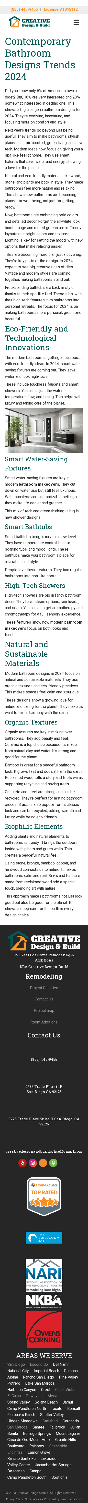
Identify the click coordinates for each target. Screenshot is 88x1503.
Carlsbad (50, 1421)
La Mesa (49, 1395)
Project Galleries (44, 988)
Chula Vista (64, 1389)
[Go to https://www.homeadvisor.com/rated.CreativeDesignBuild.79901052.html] (43, 1164)
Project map (44, 1010)
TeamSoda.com (71, 1499)
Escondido (39, 1364)
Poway (31, 1395)
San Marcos (17, 1427)
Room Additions (44, 1022)
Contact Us (44, 999)
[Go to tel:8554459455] (44, 1053)
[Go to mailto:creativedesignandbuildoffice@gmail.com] (44, 1145)
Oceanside (58, 1446)
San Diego (16, 1364)
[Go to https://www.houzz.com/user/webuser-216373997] (53, 1163)
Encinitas (15, 1452)
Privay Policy (14, 1499)
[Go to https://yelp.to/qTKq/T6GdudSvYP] (22, 1163)
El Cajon (14, 1395)
